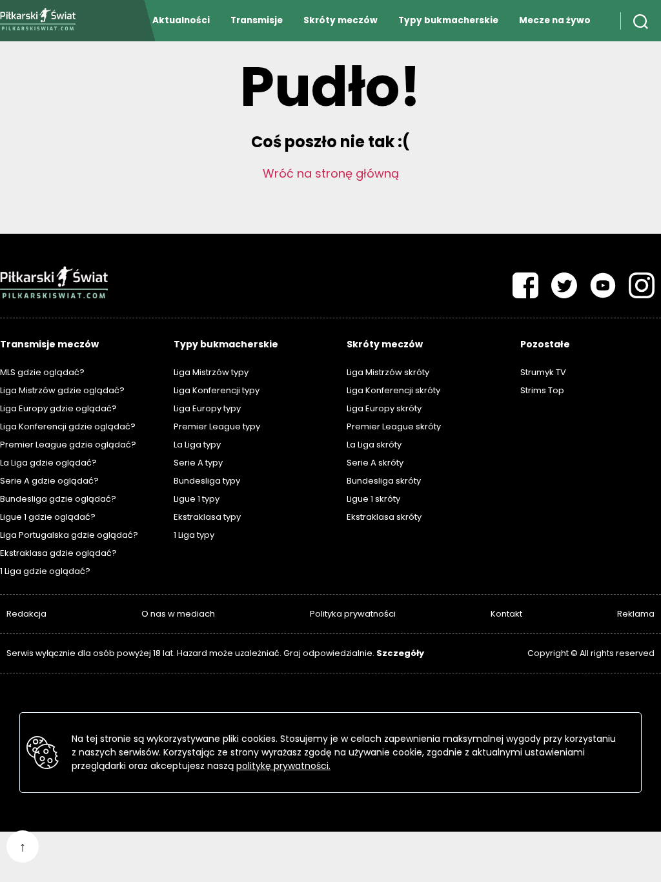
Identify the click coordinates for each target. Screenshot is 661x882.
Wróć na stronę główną (331, 173)
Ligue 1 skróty (373, 499)
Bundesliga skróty (384, 481)
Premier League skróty (394, 426)
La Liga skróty (374, 444)
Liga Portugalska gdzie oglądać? (69, 535)
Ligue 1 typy (196, 499)
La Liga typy (197, 444)
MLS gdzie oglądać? (42, 372)
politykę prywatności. (283, 765)
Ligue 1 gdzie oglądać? (48, 517)
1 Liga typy (194, 535)
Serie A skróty (375, 462)
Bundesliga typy (207, 481)
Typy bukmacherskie (448, 20)
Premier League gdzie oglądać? (68, 444)
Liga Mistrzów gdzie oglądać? (62, 390)
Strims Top (542, 390)
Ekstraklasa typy (207, 517)
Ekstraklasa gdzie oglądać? (58, 553)
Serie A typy (198, 462)
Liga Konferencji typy (216, 390)
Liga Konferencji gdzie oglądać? (68, 426)
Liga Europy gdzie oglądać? (58, 408)
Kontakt (506, 614)
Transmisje (256, 20)
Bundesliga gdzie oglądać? (58, 499)
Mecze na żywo (555, 20)
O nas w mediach (178, 614)
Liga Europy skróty (384, 408)
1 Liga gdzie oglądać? (45, 571)
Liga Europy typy (207, 408)
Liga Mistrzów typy (211, 372)
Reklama (636, 614)
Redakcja (26, 614)
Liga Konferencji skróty (393, 390)
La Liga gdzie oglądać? (48, 462)
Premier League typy (217, 426)
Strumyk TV (543, 372)
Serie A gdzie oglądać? (49, 481)
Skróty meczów (340, 20)
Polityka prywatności (353, 614)
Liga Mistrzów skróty (388, 372)
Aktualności (181, 20)
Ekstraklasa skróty (384, 517)
